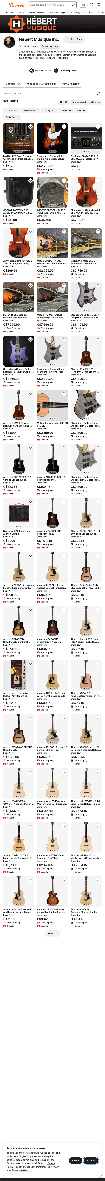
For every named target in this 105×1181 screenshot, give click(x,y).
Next (50, 933)
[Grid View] (61, 102)
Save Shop (76, 39)
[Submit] (98, 93)
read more (63, 57)
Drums (90, 12)
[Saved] (92, 5)
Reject (75, 1160)
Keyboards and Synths (58, 12)
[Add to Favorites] (30, 126)
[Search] (73, 5)
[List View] (66, 102)
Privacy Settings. (21, 1170)
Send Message (51, 46)
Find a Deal (9, 12)
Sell (83, 5)
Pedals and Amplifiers (36, 12)
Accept (91, 1160)
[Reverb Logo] (16, 5)
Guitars (21, 12)
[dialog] (52, 1160)
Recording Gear (78, 12)
